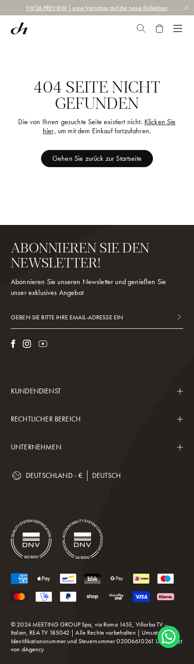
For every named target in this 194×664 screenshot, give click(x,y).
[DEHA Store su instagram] (27, 344)
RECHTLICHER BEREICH (46, 419)
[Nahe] (141, 28)
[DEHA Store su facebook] (13, 344)
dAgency (33, 649)
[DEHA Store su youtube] (42, 344)
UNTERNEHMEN (36, 447)
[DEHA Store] (19, 28)
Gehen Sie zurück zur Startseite (97, 158)
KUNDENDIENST (36, 391)
